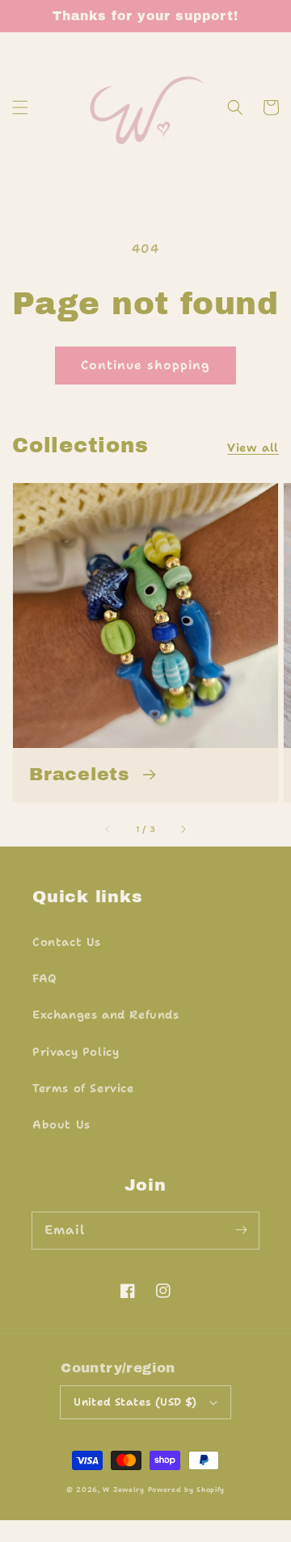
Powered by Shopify (187, 1489)
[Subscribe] (241, 1230)
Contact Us (66, 942)
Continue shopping (145, 365)
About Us (61, 1124)
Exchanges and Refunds (105, 1014)
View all (253, 447)
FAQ (44, 978)
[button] (20, 107)
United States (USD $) (135, 1402)
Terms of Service (83, 1088)
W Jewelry (123, 1489)
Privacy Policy (75, 1051)
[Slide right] (182, 829)
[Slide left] (108, 829)
